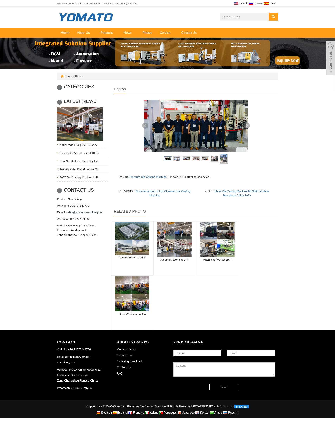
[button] (92, 32)
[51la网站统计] (241, 406)
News (128, 32)
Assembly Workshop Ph (174, 259)
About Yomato (133, 342)
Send (224, 387)
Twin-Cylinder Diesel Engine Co (79, 169)
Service (165, 32)
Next (246, 126)
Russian (258, 3)
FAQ (120, 373)
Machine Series (126, 349)
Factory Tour (125, 355)
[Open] (330, 58)
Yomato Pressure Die (132, 257)
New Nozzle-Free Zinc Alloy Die (79, 161)
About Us (84, 32)
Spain (272, 3)
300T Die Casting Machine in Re (79, 177)
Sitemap (228, 406)
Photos (147, 32)
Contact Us (189, 32)
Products (107, 32)
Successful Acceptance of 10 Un (79, 152)
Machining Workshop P (217, 259)
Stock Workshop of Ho (132, 314)
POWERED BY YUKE (207, 406)
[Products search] (273, 17)
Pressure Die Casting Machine (148, 176)
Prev (145, 126)
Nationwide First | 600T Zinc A (78, 144)
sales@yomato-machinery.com (85, 212)
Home (65, 32)
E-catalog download (129, 361)
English (243, 3)
